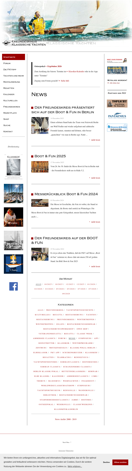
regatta (58, 314)
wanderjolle (86, 390)
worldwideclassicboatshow (58, 385)
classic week (85, 333)
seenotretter (46, 343)
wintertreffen (45, 324)
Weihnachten (71, 381)
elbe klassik (42, 376)
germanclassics (70, 362)
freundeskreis (55, 310)
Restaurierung (45, 319)
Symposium (83, 385)
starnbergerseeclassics (54, 400)
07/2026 (82, 289)
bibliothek (50, 395)
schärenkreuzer (73, 352)
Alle (41, 310)
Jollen (60, 324)
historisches (90, 362)
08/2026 (66, 293)
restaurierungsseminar (73, 395)
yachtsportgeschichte (80, 310)
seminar (93, 371)
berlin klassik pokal (46, 371)
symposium (85, 338)
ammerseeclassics (78, 376)
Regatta (69, 333)
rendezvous (81, 357)
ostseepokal (46, 404)
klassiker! (91, 352)
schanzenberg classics (77, 367)
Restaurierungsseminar (81, 324)
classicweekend (83, 404)
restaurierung (75, 314)
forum (62, 338)
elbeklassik (40, 352)
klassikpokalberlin (66, 409)
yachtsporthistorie (46, 362)
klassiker (64, 343)
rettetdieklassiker (74, 371)
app (96, 338)
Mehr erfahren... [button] (75, 466)
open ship (82, 329)
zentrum (41, 348)
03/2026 (39, 289)
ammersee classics (44, 338)
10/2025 (48, 284)
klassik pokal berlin (83, 348)
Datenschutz (69, 451)
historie (86, 400)
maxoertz (54, 381)
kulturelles (42, 314)
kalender (58, 376)
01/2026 (92, 284)
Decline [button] (106, 462)
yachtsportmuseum (49, 390)
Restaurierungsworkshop (58, 329)
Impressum (62, 451)
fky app (55, 352)
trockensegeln (58, 348)
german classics (50, 367)
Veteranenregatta (50, 333)
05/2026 (60, 289)
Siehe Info (65, 80)
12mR (94, 376)
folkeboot (88, 381)
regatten (49, 357)
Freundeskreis (66, 319)
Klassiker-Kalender (76, 71)
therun (41, 381)
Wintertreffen (86, 319)
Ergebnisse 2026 (54, 66)
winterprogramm (82, 343)
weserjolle (64, 404)
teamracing (64, 357)
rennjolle (69, 390)
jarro (75, 400)
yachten (91, 314)
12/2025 (70, 284)
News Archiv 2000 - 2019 (65, 419)
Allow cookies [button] (120, 462)
